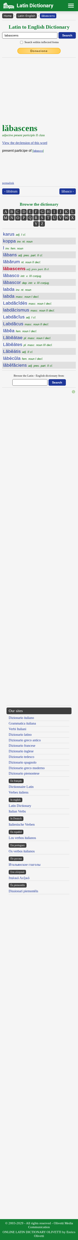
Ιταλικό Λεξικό (19, 878)
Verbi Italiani (17, 729)
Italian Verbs (17, 811)
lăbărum (22, 261)
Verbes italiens (18, 792)
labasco (38, 150)
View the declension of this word (24, 143)
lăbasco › (68, 191)
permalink (8, 183)
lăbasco (22, 275)
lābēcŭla (23, 358)
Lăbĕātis (18, 351)
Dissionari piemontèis (23, 891)
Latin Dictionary (20, 806)
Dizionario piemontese (24, 773)
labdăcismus (29, 309)
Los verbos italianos (22, 838)
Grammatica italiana (22, 723)
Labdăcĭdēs (27, 303)
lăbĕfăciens (28, 365)
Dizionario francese (22, 745)
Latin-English (26, 15)
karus (14, 234)
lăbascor (26, 282)
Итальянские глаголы (25, 864)
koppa (17, 240)
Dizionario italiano (21, 718)
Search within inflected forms (41, 42)
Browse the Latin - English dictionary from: (39, 375)
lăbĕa (20, 330)
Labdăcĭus (19, 316)
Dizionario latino (20, 734)
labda (17, 289)
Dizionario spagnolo (22, 762)
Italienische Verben (22, 824)
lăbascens (48, 15)
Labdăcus (26, 323)
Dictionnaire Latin (21, 787)
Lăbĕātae (27, 337)
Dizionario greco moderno (27, 768)
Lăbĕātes (28, 344)
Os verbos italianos (22, 851)
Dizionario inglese (21, 751)
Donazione (39, 51)
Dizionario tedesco (21, 757)
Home (8, 15)
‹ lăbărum (10, 191)
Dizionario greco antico (25, 740)
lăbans (23, 254)
